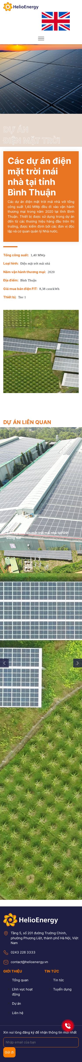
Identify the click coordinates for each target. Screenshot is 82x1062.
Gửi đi (9, 1052)
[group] (41, 488)
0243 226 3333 (23, 952)
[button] (4, 663)
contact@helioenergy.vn (29, 962)
